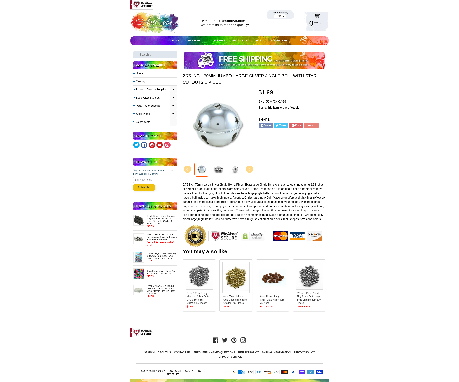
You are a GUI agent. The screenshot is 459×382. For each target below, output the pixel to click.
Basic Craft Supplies (156, 98)
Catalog (140, 81)
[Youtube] (159, 145)
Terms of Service (229, 356)
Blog (259, 40)
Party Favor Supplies (156, 106)
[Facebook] (144, 145)
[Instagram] (167, 145)
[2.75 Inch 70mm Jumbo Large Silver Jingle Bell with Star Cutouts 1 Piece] (201, 169)
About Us (193, 40)
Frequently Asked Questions (214, 352)
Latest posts (156, 122)
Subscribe (144, 187)
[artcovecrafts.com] (155, 22)
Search (149, 352)
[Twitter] (136, 145)
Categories (217, 40)
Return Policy (248, 352)
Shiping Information (276, 352)
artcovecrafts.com (177, 371)
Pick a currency (280, 12)
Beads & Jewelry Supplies (156, 90)
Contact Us (279, 40)
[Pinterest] (152, 145)
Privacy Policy (304, 352)
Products (240, 40)
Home (175, 40)
